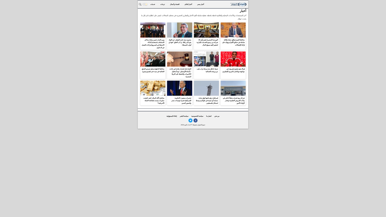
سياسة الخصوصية (197, 116)
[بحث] (140, 4)
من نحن (216, 116)
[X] (190, 120)
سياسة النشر (184, 116)
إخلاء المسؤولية (172, 116)
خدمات (152, 4)
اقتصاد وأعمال (174, 4)
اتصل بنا (208, 116)
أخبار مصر (200, 4)
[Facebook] (196, 120)
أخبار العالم (188, 4)
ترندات (162, 4)
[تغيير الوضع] (145, 4)
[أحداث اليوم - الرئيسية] (238, 4)
